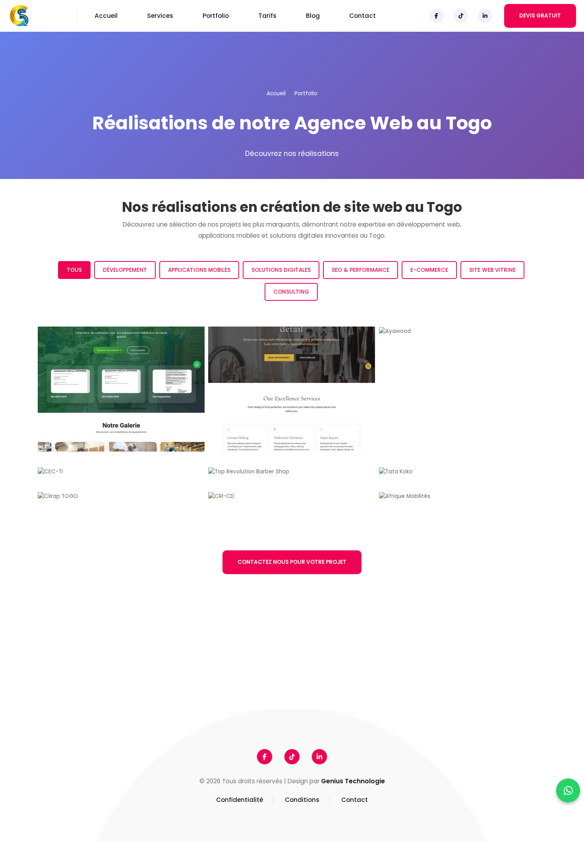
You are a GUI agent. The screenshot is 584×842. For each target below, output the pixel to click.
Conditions (302, 800)
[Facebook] (436, 16)
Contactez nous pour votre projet (292, 562)
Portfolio (216, 16)
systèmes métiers (328, 674)
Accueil (106, 16)
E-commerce (429, 270)
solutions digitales (355, 663)
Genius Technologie (353, 781)
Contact (362, 16)
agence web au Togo (266, 652)
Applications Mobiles (199, 270)
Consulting (291, 292)
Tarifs (267, 16)
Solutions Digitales (281, 270)
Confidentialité (239, 800)
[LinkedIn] (485, 16)
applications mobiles (294, 663)
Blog (313, 16)
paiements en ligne (262, 674)
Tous (74, 270)
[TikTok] (461, 16)
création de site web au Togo (217, 663)
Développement (125, 270)
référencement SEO (202, 674)
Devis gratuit (540, 15)
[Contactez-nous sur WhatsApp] (568, 790)
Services (160, 16)
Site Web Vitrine (492, 270)
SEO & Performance (360, 270)
